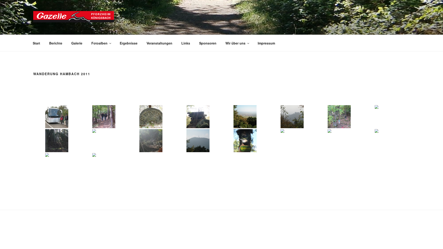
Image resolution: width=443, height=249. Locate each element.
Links (185, 43)
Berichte (55, 43)
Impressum (266, 43)
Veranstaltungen (159, 43)
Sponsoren (207, 43)
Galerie (76, 43)
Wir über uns (235, 43)
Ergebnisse (129, 43)
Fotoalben (99, 43)
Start (36, 43)
